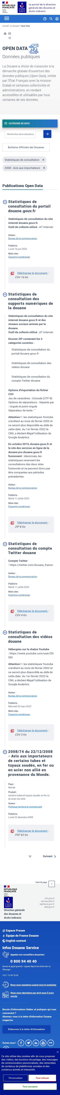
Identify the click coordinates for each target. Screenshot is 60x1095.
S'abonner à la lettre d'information (26, 1029)
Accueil (5, 26)
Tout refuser (42, 1078)
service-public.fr (47, 901)
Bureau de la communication (22, 238)
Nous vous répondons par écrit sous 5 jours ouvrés (32, 994)
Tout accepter (30, 1086)
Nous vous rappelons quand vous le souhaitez (33, 984)
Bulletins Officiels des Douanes (26, 147)
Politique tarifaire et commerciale (25, 806)
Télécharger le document (32, 273)
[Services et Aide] (45, 18)
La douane (14, 26)
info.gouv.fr (49, 898)
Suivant (47, 856)
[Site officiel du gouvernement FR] (8, 7)
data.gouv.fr (49, 907)
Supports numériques (19, 256)
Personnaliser (16, 1078)
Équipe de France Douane (22, 935)
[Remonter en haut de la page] (51, 884)
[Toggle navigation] (6, 18)
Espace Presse (15, 930)
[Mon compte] (57, 18)
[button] (5, 33)
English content (15, 941)
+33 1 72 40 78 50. (10, 975)
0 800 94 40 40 (23, 961)
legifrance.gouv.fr (47, 904)
